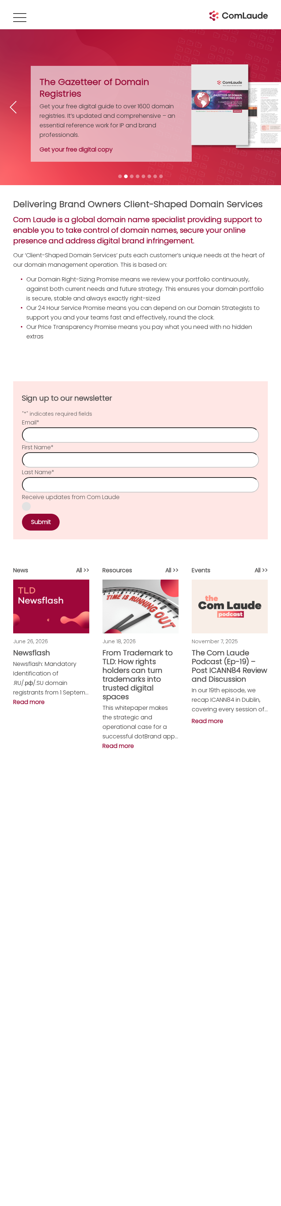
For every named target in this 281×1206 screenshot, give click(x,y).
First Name (38, 447)
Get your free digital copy (76, 149)
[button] (51, 678)
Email (31, 422)
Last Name (38, 472)
